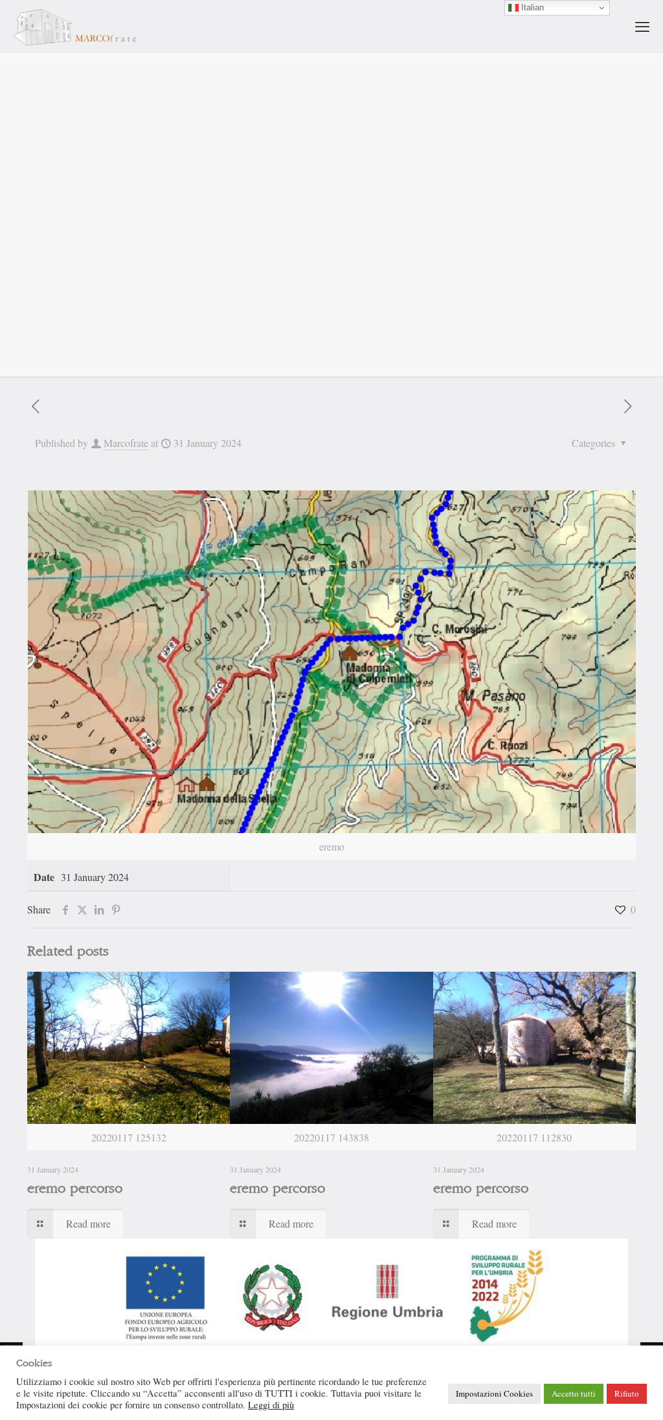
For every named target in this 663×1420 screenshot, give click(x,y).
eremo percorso (74, 1188)
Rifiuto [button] (626, 1393)
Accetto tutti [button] (574, 1393)
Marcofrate (126, 443)
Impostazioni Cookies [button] (494, 1393)
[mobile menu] (642, 26)
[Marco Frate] (75, 26)
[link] (331, 1295)
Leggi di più (271, 1405)
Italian (531, 7)
